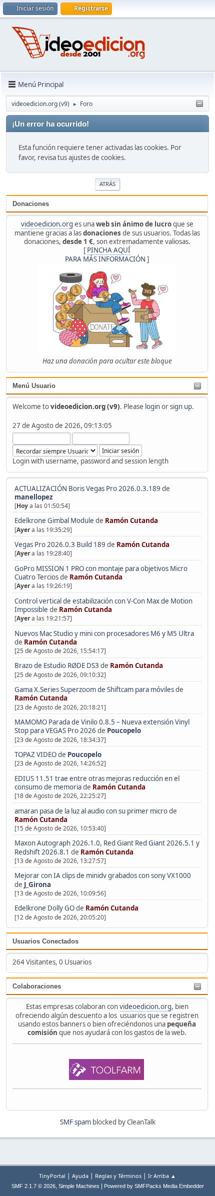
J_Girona (37, 884)
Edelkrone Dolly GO (44, 908)
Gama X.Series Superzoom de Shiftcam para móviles (94, 689)
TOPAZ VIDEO (35, 754)
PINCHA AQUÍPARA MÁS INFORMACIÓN (105, 254)
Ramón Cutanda (131, 520)
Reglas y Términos (118, 1176)
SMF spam (75, 1122)
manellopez (33, 497)
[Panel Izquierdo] (200, 104)
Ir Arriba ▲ (162, 1176)
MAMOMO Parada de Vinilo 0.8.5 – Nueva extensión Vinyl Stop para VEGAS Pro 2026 (102, 726)
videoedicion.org (47, 224)
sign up (181, 406)
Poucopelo (124, 730)
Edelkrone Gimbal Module (54, 520)
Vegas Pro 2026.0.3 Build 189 (60, 544)
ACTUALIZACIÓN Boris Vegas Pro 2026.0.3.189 (87, 488)
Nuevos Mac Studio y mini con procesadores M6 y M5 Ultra (104, 633)
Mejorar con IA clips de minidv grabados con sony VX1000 (102, 875)
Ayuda (80, 1176)
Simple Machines (79, 1186)
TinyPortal (52, 1176)
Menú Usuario (34, 386)
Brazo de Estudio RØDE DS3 (56, 665)
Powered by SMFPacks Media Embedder (154, 1186)
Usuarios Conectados (45, 941)
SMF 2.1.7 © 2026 (34, 1186)
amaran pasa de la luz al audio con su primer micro (91, 811)
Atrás (108, 184)
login (152, 406)
